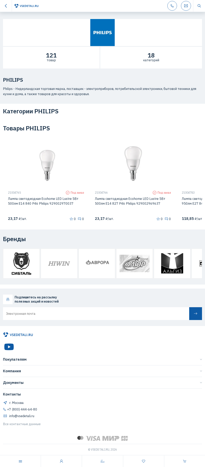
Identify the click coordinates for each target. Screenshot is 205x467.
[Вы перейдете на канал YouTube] (9, 347)
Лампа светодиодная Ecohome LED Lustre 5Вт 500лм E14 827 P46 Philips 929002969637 (130, 201)
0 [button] (75, 218)
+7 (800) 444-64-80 (22, 409)
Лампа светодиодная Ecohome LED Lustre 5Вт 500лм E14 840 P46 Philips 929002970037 (43, 201)
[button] (77, 144)
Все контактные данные (22, 424)
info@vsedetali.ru (21, 416)
